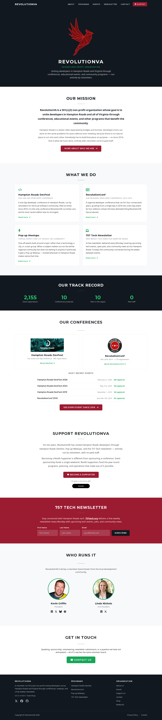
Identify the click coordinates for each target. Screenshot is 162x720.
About (71, 4)
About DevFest (46, 363)
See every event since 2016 (79, 407)
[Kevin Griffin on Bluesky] (60, 611)
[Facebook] (22, 701)
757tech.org (91, 518)
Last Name (64, 528)
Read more (23, 217)
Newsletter (110, 4)
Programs (83, 4)
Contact (125, 4)
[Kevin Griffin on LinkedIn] (52, 611)
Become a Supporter (82, 475)
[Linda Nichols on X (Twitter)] (105, 611)
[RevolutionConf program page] (115, 345)
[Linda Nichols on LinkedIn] (101, 611)
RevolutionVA (26, 4)
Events (96, 4)
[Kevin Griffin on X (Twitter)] (56, 611)
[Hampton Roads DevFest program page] (47, 345)
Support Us (120, 693)
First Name (42, 528)
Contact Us (82, 659)
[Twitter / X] (16, 701)
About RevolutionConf (114, 364)
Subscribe (121, 533)
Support (141, 4)
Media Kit (120, 704)
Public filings (31, 696)
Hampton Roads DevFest (34, 194)
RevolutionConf (96, 194)
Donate (81, 486)
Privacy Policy (132, 715)
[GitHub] (27, 701)
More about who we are (80, 148)
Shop (118, 701)
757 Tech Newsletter (99, 235)
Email (84, 528)
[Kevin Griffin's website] (65, 611)
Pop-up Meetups (28, 235)
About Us (120, 685)
